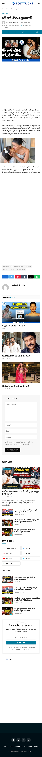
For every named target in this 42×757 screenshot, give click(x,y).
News (36, 746)
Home (3, 9)
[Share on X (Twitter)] (23, 32)
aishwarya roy (18, 266)
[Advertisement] (21, 85)
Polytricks (31, 751)
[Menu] (3, 3)
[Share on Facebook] (9, 32)
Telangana (6, 468)
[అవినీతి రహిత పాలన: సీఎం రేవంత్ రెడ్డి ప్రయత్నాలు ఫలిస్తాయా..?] (21, 477)
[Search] (39, 3)
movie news (21, 269)
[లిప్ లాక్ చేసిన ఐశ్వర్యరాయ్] (21, 49)
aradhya (28, 266)
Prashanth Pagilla (13, 22)
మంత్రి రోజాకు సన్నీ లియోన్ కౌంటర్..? (13, 326)
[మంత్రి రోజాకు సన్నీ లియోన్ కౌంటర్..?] (21, 312)
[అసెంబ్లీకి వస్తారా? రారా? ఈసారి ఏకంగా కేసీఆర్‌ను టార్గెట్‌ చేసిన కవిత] (7, 532)
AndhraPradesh (16, 746)
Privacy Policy (19, 649)
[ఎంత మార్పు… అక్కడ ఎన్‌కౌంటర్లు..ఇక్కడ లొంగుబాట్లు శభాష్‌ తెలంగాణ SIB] (7, 512)
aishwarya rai (7, 266)
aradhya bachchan (9, 269)
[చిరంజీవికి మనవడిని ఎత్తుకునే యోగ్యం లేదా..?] (21, 342)
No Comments (27, 25)
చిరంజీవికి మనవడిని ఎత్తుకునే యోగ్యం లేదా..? (16, 356)
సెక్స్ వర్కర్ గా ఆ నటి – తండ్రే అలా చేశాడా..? (15, 386)
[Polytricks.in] (22, 3)
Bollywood (6, 14)
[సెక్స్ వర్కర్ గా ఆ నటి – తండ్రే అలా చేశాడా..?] (21, 372)
